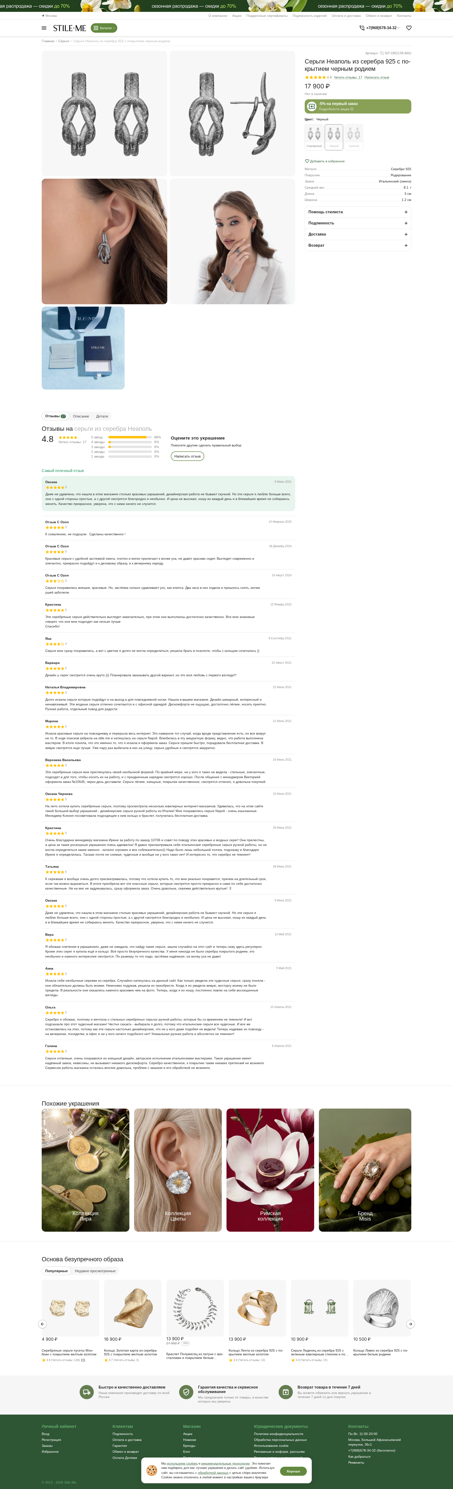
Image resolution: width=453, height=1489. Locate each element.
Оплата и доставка (346, 16)
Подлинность (123, 1434)
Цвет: (309, 119)
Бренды (189, 1446)
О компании (217, 16)
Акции (236, 16)
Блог (186, 1451)
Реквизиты (356, 1462)
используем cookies (182, 1463)
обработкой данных (213, 1473)
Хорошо (293, 1471)
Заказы (47, 1446)
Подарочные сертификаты (267, 16)
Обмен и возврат (379, 16)
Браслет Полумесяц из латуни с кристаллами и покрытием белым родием (194, 1356)
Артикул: (372, 53)
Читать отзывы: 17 (348, 77)
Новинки (189, 1440)
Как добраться (359, 1456)
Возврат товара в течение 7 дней (329, 1387)
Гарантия (120, 1446)
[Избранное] (409, 28)
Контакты (404, 16)
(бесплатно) (371, 1450)
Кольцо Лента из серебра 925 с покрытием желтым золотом (256, 1352)
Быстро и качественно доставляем (132, 1387)
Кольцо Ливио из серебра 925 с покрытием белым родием (380, 1352)
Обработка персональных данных (280, 1440)
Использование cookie (271, 1446)
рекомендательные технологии (225, 1463)
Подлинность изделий (310, 16)
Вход (45, 1434)
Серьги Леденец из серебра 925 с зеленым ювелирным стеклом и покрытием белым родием (318, 1352)
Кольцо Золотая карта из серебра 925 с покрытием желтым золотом (130, 1352)
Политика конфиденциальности (278, 1434)
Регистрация (51, 1440)
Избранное (50, 1451)
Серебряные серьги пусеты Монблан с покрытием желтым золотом (69, 1352)
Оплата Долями (125, 1458)
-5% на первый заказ (338, 104)
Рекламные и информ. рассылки (279, 1451)
